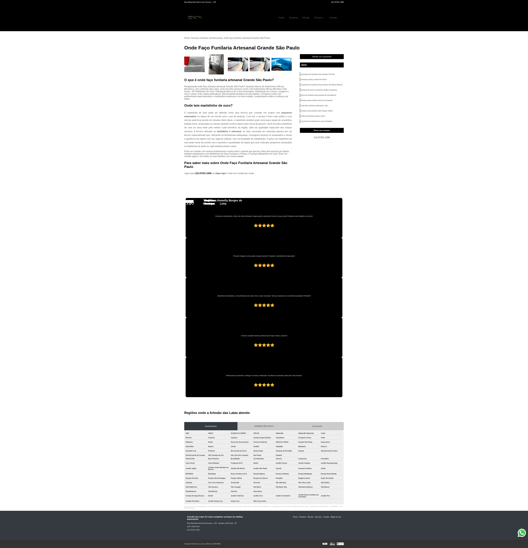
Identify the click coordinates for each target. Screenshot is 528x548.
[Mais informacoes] (342, 17)
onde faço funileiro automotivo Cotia (314, 106)
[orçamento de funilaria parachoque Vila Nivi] (260, 64)
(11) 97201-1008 (337, 2)
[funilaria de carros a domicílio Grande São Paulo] (216, 64)
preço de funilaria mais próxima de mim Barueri (318, 95)
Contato (333, 17)
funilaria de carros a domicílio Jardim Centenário (319, 90)
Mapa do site (336, 517)
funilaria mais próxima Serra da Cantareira (317, 100)
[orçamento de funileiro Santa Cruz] (238, 64)
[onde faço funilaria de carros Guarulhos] (281, 64)
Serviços (318, 17)
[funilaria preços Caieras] (194, 64)
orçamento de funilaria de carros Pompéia (316, 121)
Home (281, 17)
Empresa (293, 17)
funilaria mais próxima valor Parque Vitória (317, 111)
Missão (306, 17)
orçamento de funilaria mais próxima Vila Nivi (318, 74)
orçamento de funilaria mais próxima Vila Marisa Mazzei (322, 85)
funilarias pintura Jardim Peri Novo (314, 80)
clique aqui (220, 173)
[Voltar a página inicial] (194, 17)
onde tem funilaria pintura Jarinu (313, 116)
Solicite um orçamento (322, 57)
